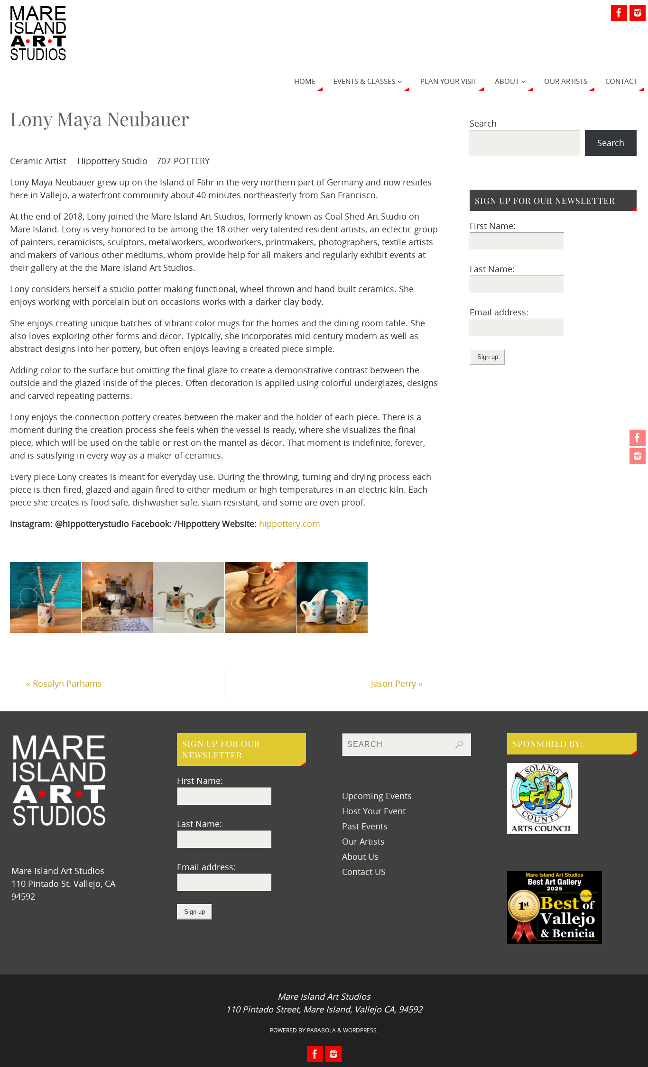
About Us (360, 856)
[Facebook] (637, 438)
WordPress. (360, 1030)
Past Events (365, 826)
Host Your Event (374, 811)
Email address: (499, 312)
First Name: (493, 225)
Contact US (364, 871)
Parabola (321, 1030)
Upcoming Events (377, 795)
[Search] (459, 744)
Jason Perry (397, 683)
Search (483, 123)
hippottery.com (289, 523)
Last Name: (492, 269)
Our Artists (363, 841)
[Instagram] (637, 456)
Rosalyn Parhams (64, 683)
